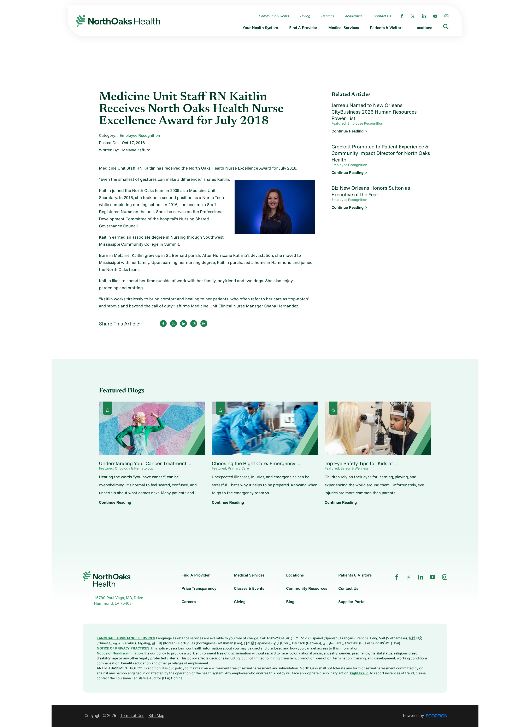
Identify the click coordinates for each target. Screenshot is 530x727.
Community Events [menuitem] (274, 16)
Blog (290, 602)
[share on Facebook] (163, 323)
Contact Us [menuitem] (382, 16)
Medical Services (249, 575)
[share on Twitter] (173, 323)
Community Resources (306, 588)
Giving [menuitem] (305, 16)
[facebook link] (402, 16)
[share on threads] (203, 323)
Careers (189, 602)
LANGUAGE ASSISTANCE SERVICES (126, 638)
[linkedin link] (424, 16)
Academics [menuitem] (353, 16)
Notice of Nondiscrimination (120, 653)
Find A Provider (196, 575)
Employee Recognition (140, 135)
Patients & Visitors (355, 575)
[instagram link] (446, 16)
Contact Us (348, 588)
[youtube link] (435, 16)
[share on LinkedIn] (183, 323)
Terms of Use (132, 715)
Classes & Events (249, 588)
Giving (240, 602)
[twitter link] (413, 16)
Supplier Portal (351, 602)
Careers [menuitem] (327, 16)
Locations (295, 575)
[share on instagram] (193, 323)
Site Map (156, 715)
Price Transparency (199, 588)
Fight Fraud (359, 673)
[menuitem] (260, 28)
